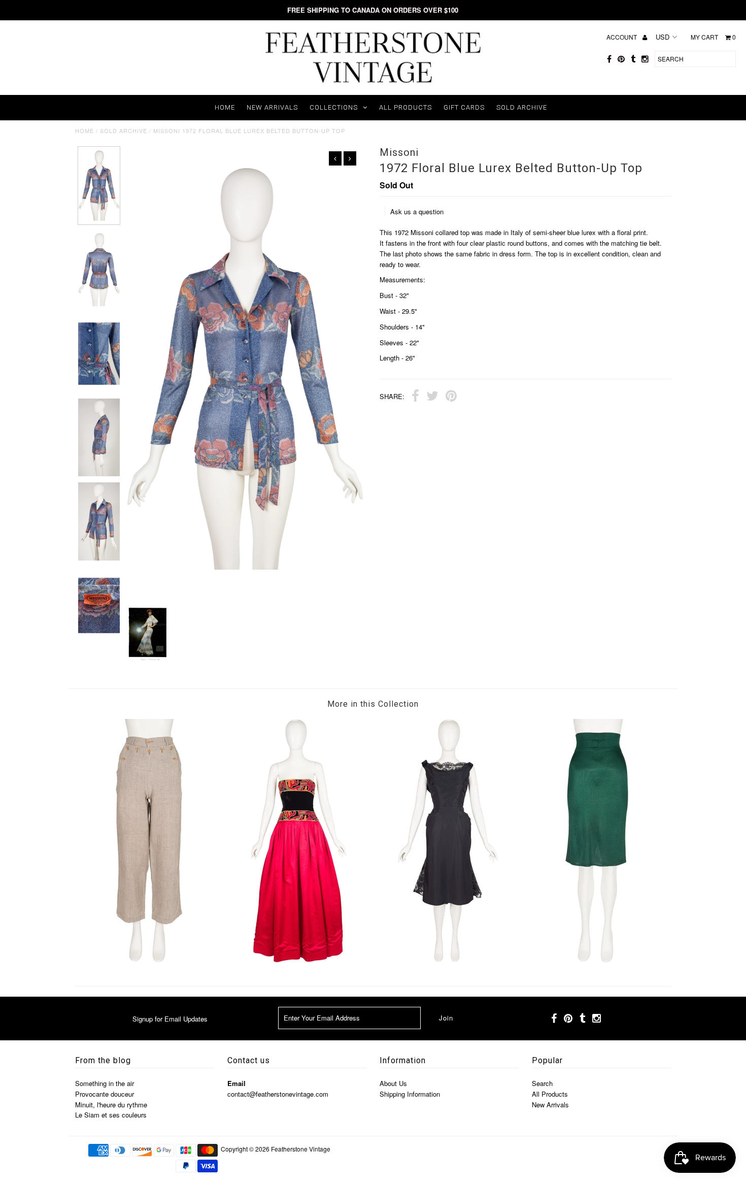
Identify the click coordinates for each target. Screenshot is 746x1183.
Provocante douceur (104, 1094)
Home (225, 107)
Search (542, 1083)
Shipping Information (410, 1094)
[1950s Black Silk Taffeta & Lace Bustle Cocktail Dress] (448, 960)
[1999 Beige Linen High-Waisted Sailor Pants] (149, 960)
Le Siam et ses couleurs (111, 1115)
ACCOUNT (622, 36)
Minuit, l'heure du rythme (111, 1104)
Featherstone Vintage (300, 1148)
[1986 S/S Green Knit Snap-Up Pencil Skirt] (597, 960)
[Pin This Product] (451, 397)
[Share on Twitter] (432, 397)
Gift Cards (464, 107)
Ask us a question (417, 211)
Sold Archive (521, 107)
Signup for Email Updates (170, 1019)
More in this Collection (373, 704)
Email (236, 1083)
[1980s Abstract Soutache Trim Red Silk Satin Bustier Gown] (298, 960)
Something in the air (104, 1083)
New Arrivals (272, 107)
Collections (334, 107)
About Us (393, 1083)
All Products (405, 107)
